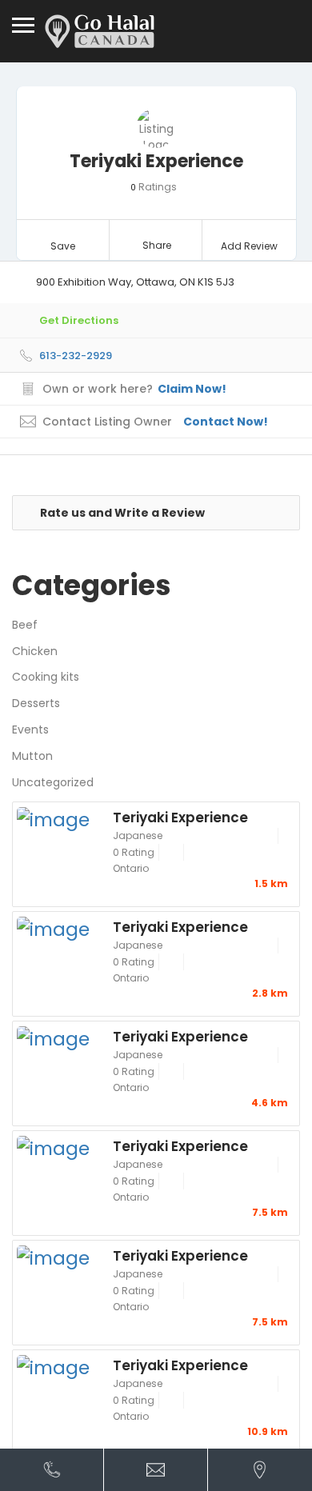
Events (30, 730)
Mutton (32, 756)
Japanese (137, 835)
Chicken (35, 651)
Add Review (249, 246)
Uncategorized (53, 782)
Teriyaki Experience (180, 816)
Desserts (36, 703)
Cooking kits (45, 677)
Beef (25, 625)
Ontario (131, 868)
